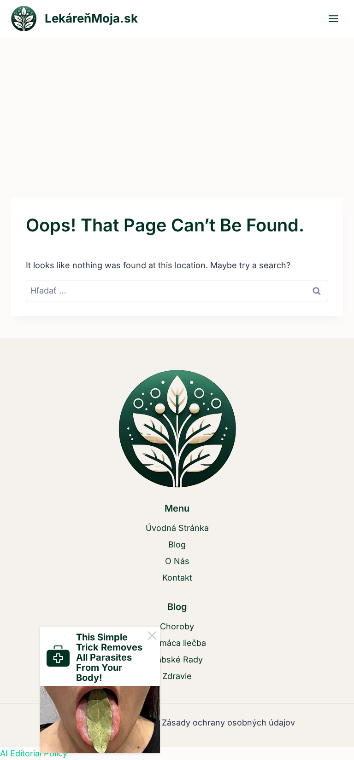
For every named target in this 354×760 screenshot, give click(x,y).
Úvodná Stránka (177, 528)
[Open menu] (333, 18)
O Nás (177, 561)
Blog (177, 544)
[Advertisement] (177, 106)
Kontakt (177, 577)
